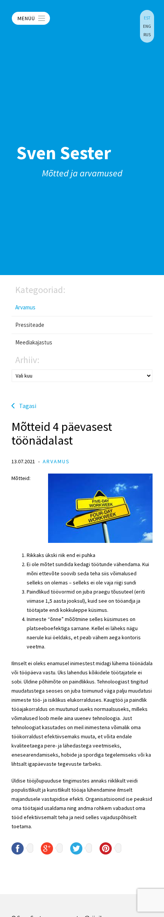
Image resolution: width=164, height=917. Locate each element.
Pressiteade (29, 324)
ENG (147, 26)
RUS (147, 34)
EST (147, 18)
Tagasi (27, 406)
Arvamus (25, 307)
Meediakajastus (33, 342)
